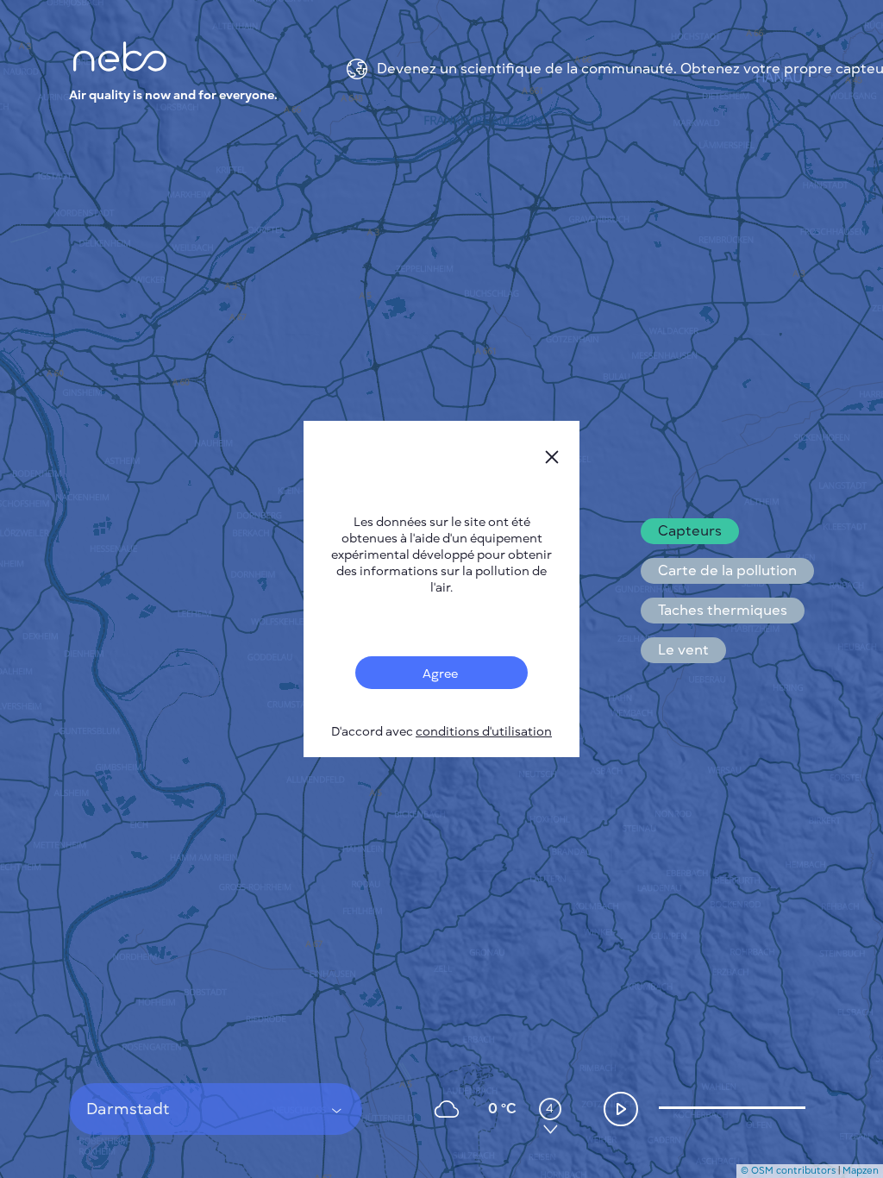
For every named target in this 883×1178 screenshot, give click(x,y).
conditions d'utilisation (484, 732)
